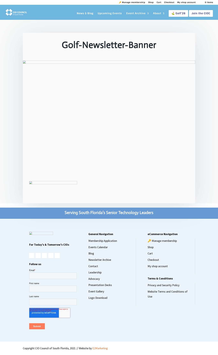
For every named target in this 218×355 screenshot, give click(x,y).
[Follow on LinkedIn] (50, 255)
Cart (159, 2)
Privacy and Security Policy (163, 285)
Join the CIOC (201, 13)
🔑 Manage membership (132, 2)
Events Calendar (98, 247)
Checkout (169, 2)
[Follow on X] (44, 255)
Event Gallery (96, 291)
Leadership (94, 272)
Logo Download (97, 298)
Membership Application (102, 241)
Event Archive (136, 13)
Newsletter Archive (99, 260)
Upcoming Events (110, 13)
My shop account (186, 2)
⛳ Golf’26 (178, 13)
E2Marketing (100, 348)
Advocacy (94, 279)
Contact (93, 266)
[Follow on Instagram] (31, 255)
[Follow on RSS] (57, 255)
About (157, 13)
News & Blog (85, 13)
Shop (151, 2)
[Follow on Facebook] (38, 255)
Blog (91, 253)
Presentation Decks (100, 285)
